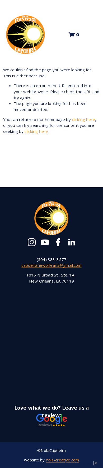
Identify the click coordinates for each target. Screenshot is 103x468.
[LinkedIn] (71, 242)
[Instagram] (31, 242)
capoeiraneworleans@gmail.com (51, 265)
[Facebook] (58, 242)
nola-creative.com (62, 459)
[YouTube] (45, 242)
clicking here (83, 119)
